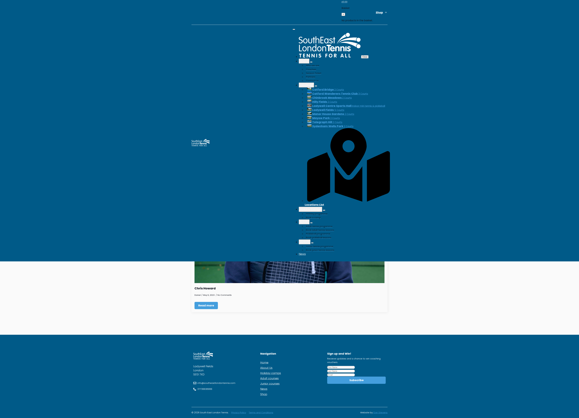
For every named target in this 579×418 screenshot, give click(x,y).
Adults (304, 222)
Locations (306, 85)
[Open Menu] (294, 29)
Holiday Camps (310, 209)
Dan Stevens (380, 412)
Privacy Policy (238, 412)
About (304, 61)
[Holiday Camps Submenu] (324, 210)
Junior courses (270, 383)
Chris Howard (205, 288)
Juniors (304, 242)
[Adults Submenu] (311, 222)
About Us (266, 368)
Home (264, 362)
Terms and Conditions (261, 412)
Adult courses (269, 378)
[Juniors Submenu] (312, 242)
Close (364, 57)
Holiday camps (270, 373)
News (302, 254)
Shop (263, 394)
